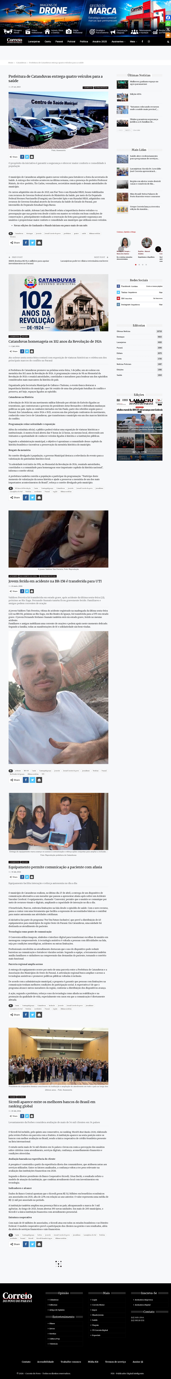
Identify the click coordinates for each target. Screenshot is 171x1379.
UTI (43, 774)
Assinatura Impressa (144, 1300)
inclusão (52, 1005)
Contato (26, 1361)
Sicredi (21, 1097)
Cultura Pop (54, 1339)
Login (94, 1300)
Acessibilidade (45, 1361)
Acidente (13, 576)
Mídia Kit (93, 1361)
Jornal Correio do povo (53, 233)
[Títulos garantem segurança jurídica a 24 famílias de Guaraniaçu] (122, 122)
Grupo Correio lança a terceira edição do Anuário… (145, 207)
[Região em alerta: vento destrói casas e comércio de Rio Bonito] (122, 184)
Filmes (52, 1324)
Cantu (48, 41)
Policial (71, 41)
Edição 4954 (135, 94)
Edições (120, 370)
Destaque (120, 337)
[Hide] (170, 41)
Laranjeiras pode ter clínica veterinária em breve (84, 261)
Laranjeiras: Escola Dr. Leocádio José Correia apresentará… (145, 170)
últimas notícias (94, 233)
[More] (168, 35)
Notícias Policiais (124, 364)
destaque (29, 233)
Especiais (96, 1335)
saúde (84, 233)
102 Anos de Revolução (23, 488)
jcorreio (39, 233)
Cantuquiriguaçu (47, 488)
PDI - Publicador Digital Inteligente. (127, 1373)
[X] (168, 29)
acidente (18, 771)
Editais (120, 353)
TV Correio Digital (100, 1330)
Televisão (53, 1344)
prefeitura (67, 233)
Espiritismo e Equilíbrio (146, 257)
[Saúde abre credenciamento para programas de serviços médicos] (122, 159)
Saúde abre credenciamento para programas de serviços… (144, 157)
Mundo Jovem (98, 1315)
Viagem (95, 1325)
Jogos (94, 1310)
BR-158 (26, 771)
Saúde (119, 375)
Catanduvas (88, 87)
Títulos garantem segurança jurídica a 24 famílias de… (144, 120)
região (55, 492)
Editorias (53, 1305)
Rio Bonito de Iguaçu (17, 774)
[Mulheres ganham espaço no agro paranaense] (122, 84)
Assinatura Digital (142, 1305)
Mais (132, 41)
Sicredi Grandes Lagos (44, 1238)
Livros (52, 1329)
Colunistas (54, 1300)
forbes (39, 1235)
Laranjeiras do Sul (16, 492)
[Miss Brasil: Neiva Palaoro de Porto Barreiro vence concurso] (122, 197)
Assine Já (138, 1361)
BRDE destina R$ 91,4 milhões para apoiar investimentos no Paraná (29, 262)
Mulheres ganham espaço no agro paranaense (144, 82)
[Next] (158, 249)
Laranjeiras (34, 41)
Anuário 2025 (100, 41)
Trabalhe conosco (71, 1361)
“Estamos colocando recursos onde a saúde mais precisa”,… (144, 108)
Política (84, 41)
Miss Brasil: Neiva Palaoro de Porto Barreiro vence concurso (145, 195)
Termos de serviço (115, 1361)
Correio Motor (98, 1305)
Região (25, 336)
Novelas (52, 1334)
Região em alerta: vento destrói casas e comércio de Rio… (145, 182)
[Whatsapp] (168, 23)
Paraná (59, 41)
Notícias (28, 492)
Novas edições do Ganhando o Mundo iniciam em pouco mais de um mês (50, 225)
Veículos (13, 237)
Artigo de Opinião (57, 1310)
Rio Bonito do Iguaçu (29, 576)
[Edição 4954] (122, 97)
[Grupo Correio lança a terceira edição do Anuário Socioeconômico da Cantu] (122, 209)
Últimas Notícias (101, 87)
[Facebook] (168, 17)
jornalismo (99, 488)
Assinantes (118, 41)
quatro (76, 233)
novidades (38, 492)
